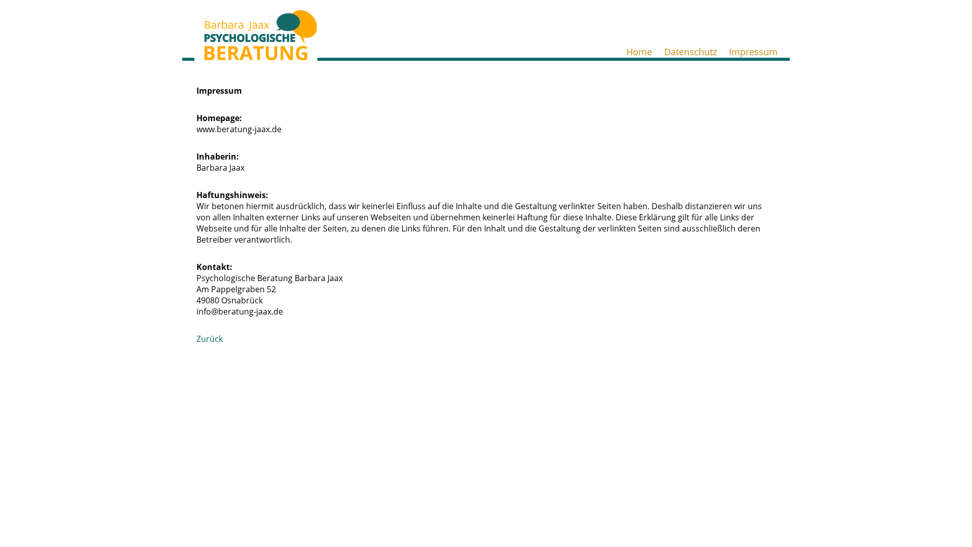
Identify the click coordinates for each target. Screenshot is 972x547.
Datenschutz (690, 52)
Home (639, 52)
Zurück (209, 338)
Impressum (753, 52)
